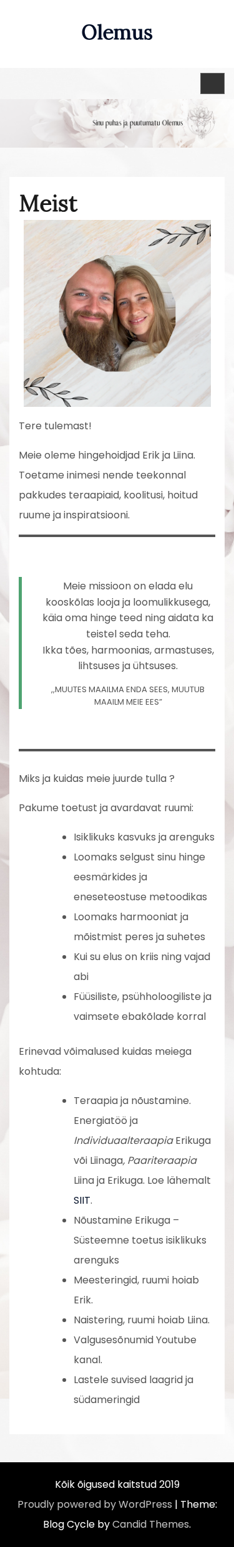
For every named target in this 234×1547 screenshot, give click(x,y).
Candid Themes (150, 1524)
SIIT (82, 1200)
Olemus (117, 32)
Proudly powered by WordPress (94, 1504)
